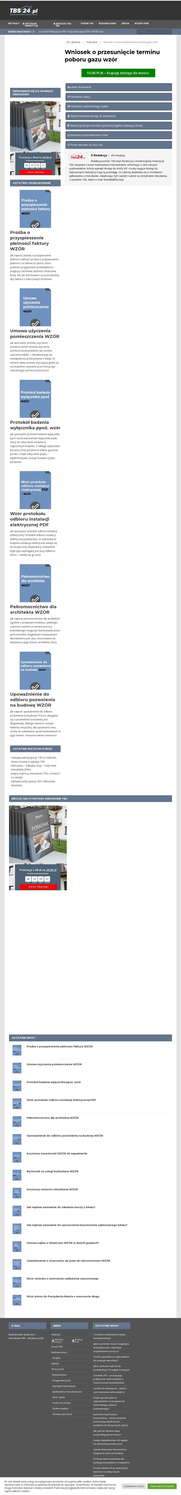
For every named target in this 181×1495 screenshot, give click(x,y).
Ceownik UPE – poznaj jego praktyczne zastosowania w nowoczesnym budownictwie (108, 1387)
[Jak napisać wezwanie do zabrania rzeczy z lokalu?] (17, 1222)
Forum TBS (87, 31)
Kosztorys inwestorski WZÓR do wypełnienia (57, 1161)
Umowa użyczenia (62, 1422)
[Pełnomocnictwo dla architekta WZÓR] (17, 1133)
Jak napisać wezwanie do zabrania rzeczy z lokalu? (61, 1215)
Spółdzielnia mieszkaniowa (67, 1399)
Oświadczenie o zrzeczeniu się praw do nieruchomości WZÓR (68, 1268)
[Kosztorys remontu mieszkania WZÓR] (17, 1204)
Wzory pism (142, 31)
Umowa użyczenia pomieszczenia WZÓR (54, 1072)
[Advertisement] (35, 69)
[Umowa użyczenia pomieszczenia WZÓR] (17, 1079)
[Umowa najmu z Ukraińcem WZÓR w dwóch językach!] (17, 1258)
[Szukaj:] (154, 39)
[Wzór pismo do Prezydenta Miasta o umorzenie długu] (17, 1311)
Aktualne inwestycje (31, 32)
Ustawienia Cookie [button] (134, 1486)
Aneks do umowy (61, 1411)
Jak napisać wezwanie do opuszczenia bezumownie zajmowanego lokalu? (77, 1233)
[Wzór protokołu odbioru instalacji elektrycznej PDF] (17, 1115)
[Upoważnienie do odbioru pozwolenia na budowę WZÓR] (17, 1150)
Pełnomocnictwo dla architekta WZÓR (53, 1126)
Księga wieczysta (61, 1388)
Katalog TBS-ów (64, 32)
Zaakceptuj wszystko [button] (162, 1486)
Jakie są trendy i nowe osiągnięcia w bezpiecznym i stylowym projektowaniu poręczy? (111, 1355)
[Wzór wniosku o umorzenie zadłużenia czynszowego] (17, 1293)
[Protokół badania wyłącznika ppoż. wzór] (17, 1097)
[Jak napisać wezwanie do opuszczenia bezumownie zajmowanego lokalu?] (17, 1240)
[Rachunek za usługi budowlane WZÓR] (17, 1186)
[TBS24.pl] (91, 18)
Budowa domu (107, 31)
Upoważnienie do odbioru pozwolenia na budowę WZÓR (32, 708)
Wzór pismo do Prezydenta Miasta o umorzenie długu (63, 1304)
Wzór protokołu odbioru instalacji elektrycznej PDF (29, 527)
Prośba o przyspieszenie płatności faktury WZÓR (60, 1054)
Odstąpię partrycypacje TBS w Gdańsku (33, 765)
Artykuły (13, 31)
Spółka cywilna (60, 1416)
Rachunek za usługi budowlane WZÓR (52, 1179)
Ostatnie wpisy (23, 1046)
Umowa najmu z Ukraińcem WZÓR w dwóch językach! (63, 1251)
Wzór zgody (58, 1405)
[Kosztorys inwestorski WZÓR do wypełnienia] (17, 1168)
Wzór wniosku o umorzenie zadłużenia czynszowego (63, 1286)
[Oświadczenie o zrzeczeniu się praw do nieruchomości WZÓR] (17, 1276)
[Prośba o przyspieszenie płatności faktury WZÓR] (17, 1061)
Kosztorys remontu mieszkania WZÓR (52, 1197)
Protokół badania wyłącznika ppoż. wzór (54, 1090)
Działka (56, 1366)
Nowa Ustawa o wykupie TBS (28, 769)
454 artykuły (118, 163)
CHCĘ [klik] (112, 4)
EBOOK (125, 31)
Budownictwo (59, 1383)
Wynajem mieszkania (63, 1394)
